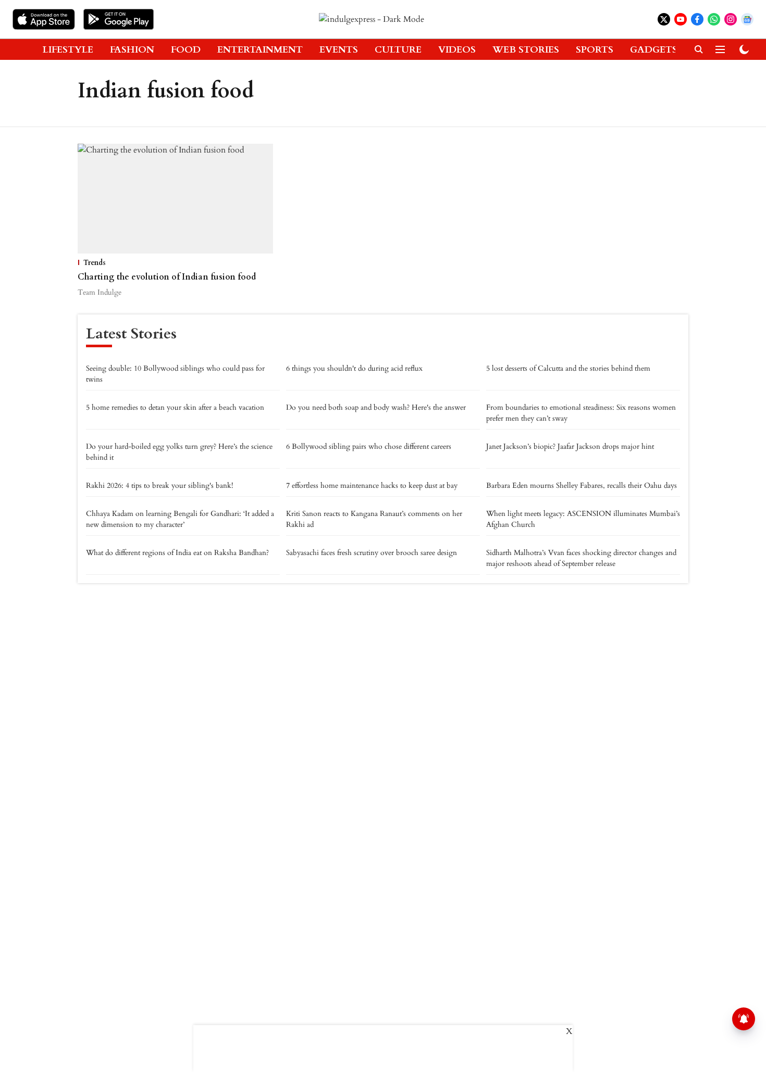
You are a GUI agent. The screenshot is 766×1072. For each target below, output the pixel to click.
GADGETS (653, 49)
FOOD (186, 49)
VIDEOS (457, 49)
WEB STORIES (525, 49)
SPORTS (594, 49)
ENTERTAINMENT (260, 49)
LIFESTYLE (68, 49)
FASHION (132, 49)
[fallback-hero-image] (175, 199)
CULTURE (398, 49)
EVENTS (338, 49)
